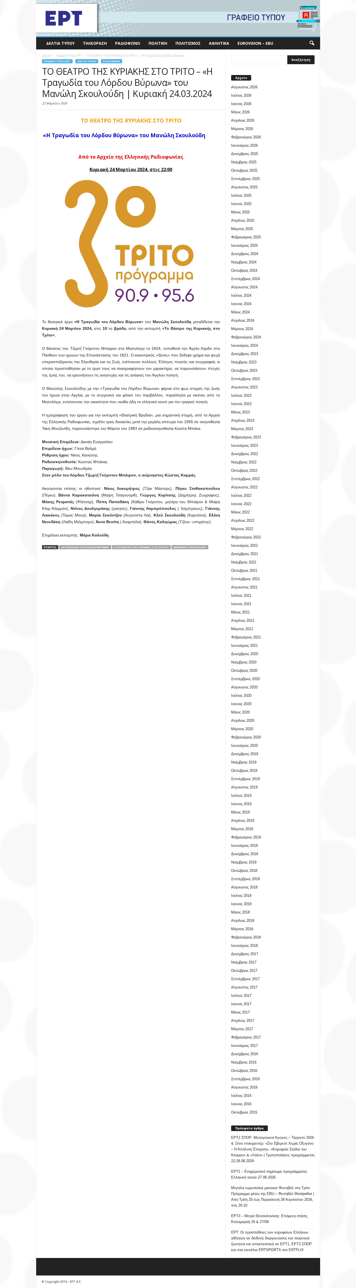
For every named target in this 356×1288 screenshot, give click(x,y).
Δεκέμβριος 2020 (244, 654)
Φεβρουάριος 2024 (246, 337)
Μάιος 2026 (240, 112)
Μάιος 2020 (240, 712)
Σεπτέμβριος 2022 (245, 479)
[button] (312, 43)
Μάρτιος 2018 (242, 929)
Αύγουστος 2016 (244, 1087)
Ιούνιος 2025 (241, 204)
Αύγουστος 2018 (244, 887)
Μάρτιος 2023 (242, 429)
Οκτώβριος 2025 (244, 170)
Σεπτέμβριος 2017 (245, 979)
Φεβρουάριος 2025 (246, 237)
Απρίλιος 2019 (242, 820)
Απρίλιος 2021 (242, 620)
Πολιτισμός (188, 43)
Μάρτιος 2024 (242, 329)
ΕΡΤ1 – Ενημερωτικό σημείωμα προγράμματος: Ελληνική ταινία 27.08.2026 (269, 1174)
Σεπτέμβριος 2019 (245, 779)
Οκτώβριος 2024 (244, 270)
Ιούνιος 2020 (241, 704)
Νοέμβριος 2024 (243, 262)
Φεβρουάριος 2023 (246, 437)
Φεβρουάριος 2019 (246, 837)
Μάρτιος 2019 (242, 829)
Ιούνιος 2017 (241, 1004)
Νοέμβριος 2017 (243, 962)
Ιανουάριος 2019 (244, 845)
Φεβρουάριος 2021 (246, 637)
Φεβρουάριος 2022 (246, 537)
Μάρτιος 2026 (242, 129)
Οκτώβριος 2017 (244, 971)
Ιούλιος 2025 (241, 195)
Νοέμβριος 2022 (243, 462)
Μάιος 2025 (240, 212)
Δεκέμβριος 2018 (244, 854)
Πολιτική (158, 43)
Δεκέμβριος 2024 (244, 254)
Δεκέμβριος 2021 (244, 554)
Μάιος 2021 (240, 612)
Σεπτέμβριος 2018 (245, 879)
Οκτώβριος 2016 (244, 1071)
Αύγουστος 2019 (244, 787)
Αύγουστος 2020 (244, 687)
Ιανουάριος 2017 (244, 1046)
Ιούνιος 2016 (241, 1104)
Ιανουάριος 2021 (244, 645)
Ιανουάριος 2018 (244, 945)
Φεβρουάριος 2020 (246, 737)
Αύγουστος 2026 (244, 87)
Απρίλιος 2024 (242, 320)
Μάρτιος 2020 (242, 729)
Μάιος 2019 (240, 812)
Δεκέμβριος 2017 (244, 954)
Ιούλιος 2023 (241, 395)
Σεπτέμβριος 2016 (245, 1079)
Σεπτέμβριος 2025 (245, 179)
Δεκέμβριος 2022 (244, 454)
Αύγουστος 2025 (244, 187)
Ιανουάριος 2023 (244, 445)
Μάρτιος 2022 (242, 529)
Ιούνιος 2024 (241, 304)
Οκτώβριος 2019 (244, 770)
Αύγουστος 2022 (244, 487)
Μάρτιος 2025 (242, 229)
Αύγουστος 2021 (244, 587)
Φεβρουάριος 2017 (246, 1037)
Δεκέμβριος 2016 (244, 1054)
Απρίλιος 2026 (242, 120)
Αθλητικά (219, 43)
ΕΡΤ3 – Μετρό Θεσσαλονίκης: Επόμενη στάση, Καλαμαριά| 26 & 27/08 (269, 1219)
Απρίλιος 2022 (242, 520)
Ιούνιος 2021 (241, 604)
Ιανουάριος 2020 (244, 745)
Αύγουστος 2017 (244, 987)
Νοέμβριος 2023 (243, 362)
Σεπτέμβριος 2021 (245, 579)
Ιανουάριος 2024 (244, 345)
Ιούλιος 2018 (241, 895)
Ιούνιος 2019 (241, 804)
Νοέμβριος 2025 (243, 162)
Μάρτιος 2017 (242, 1029)
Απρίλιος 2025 (242, 220)
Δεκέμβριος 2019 (244, 754)
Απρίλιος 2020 (242, 720)
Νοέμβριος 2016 (243, 1062)
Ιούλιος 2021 (241, 595)
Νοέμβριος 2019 (243, 762)
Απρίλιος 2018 (242, 920)
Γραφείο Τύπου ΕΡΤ (57, 61)
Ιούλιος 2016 (241, 1096)
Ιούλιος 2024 (241, 295)
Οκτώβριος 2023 (244, 370)
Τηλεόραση (95, 43)
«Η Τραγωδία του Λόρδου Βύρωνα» (85, 547)
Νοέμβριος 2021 (243, 562)
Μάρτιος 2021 (242, 629)
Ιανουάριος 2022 (244, 545)
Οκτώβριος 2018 (244, 870)
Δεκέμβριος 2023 (244, 354)
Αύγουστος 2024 (244, 287)
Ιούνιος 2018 (241, 904)
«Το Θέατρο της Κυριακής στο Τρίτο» (141, 547)
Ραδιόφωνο (127, 43)
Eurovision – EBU (255, 43)
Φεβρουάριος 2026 (246, 137)
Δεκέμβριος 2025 (244, 154)
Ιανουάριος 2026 (244, 145)
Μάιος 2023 (240, 412)
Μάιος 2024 (240, 312)
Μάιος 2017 (240, 1012)
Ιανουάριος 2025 (244, 245)
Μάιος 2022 (240, 512)
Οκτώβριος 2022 (244, 470)
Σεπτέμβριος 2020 (245, 679)
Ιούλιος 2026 (241, 95)
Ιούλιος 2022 (241, 495)
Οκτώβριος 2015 (244, 1112)
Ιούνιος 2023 (241, 404)
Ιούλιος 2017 (241, 996)
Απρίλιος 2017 (242, 1021)
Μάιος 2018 (240, 912)
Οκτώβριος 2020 (244, 670)
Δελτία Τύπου (60, 43)
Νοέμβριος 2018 (243, 862)
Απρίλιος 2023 (242, 420)
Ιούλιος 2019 (241, 795)
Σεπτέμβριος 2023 (245, 379)
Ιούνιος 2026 (241, 104)
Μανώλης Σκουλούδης (190, 547)
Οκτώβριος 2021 (244, 570)
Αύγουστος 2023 (244, 387)
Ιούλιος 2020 (241, 695)
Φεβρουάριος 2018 (246, 937)
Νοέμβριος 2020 (243, 662)
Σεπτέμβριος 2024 (245, 279)
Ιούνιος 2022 (241, 504)
